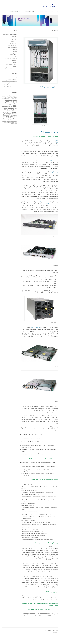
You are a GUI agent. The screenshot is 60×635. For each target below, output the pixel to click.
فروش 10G (7, 112)
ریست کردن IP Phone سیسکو (10, 86)
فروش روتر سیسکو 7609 (49, 87)
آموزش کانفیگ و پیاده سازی (11, 34)
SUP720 (39, 201)
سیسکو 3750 (13, 109)
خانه (57, 11)
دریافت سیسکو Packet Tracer (10, 84)
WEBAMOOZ (55, 632)
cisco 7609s (32, 613)
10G (3, 96)
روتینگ (14, 41)
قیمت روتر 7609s (40, 615)
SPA (25, 327)
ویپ (12, 123)
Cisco (10, 96)
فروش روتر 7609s (48, 615)
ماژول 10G (12, 122)
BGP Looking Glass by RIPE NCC (45, 11)
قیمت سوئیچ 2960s (10, 121)
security (11, 100)
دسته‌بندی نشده (13, 47)
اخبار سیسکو (13, 56)
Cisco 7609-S (37, 140)
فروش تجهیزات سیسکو (29, 11)
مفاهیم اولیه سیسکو (11, 45)
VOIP (13, 38)
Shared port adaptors (35, 327)
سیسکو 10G (5, 108)
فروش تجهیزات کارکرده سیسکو (15, 11)
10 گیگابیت (15, 96)
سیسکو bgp (13, 112)
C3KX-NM (6, 96)
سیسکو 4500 (14, 110)
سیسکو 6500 (9, 110)
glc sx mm (13, 98)
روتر (51, 613)
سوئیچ (15, 51)
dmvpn (12, 97)
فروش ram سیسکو (11, 113)
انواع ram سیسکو (9, 102)
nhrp (16, 98)
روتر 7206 (11, 105)
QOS (13, 36)
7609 (57, 142)
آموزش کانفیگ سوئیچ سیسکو (11, 102)
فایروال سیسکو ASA (11, 64)
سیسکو (55, 4)
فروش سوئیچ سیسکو (11, 116)
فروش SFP (6, 113)
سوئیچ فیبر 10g (7, 106)
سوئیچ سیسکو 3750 (11, 105)
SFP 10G (15, 100)
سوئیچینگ (13, 43)
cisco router (8, 97)
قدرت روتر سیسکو (7, 118)
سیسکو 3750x (7, 109)
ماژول (14, 66)
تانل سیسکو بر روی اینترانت (9, 103)
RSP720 (47, 203)
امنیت (14, 39)
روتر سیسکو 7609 (54, 140)
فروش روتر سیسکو (9, 115)
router (7, 100)
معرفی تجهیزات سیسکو (11, 67)
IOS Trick (12, 54)
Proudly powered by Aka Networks (51, 630)
